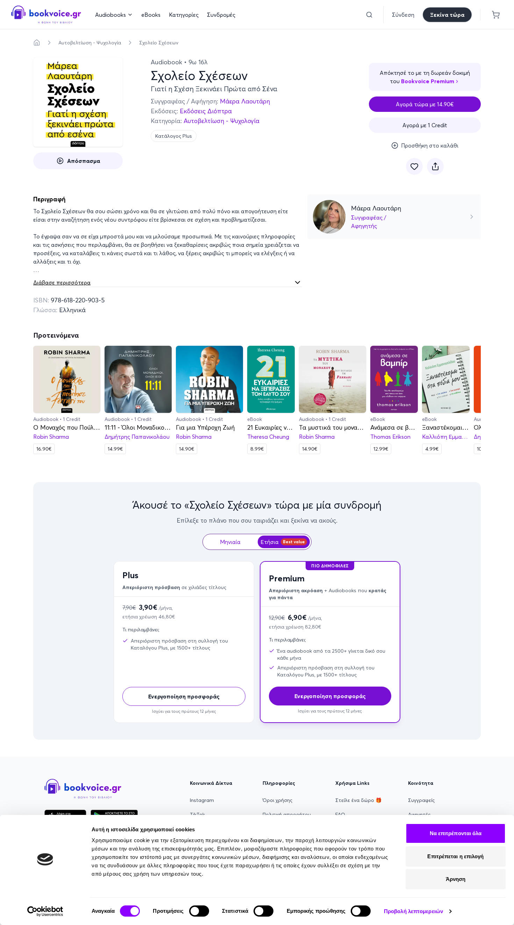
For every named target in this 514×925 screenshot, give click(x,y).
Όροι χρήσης (277, 800)
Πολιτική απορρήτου (287, 814)
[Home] (36, 42)
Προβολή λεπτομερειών (413, 911)
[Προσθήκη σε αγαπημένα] (414, 166)
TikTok (197, 814)
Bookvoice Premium (427, 81)
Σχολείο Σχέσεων (158, 43)
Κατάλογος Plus (173, 136)
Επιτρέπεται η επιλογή (455, 856)
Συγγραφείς (421, 800)
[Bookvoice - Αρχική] (46, 14)
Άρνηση (456, 879)
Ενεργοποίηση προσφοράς (184, 696)
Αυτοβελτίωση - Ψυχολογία (89, 43)
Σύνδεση (403, 14)
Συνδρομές (221, 14)
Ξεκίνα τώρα (447, 14)
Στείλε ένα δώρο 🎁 (358, 800)
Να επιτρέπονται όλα (456, 833)
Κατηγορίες (184, 14)
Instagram (202, 800)
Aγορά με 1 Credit (424, 125)
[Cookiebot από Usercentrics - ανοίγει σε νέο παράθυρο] (45, 911)
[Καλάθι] (496, 14)
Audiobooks (110, 14)
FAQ (340, 814)
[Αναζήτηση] (369, 14)
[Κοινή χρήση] (435, 166)
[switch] (199, 911)
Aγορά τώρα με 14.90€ (425, 104)
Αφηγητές (419, 814)
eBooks (150, 14)
